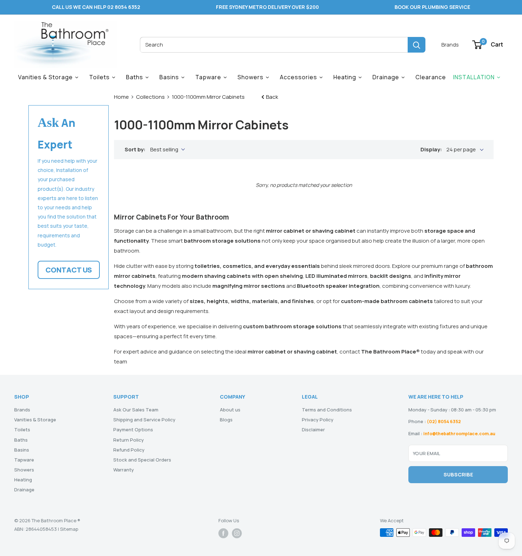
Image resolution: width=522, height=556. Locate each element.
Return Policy (128, 440)
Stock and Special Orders (142, 460)
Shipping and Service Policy (144, 419)
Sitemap (69, 529)
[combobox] (274, 45)
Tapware (24, 460)
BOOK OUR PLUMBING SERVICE (432, 7)
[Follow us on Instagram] (237, 533)
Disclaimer (313, 429)
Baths (21, 440)
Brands (450, 44)
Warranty (123, 469)
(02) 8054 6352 (444, 422)
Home (121, 97)
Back (271, 97)
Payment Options (133, 429)
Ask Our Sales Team (135, 409)
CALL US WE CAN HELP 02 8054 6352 (96, 7)
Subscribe (458, 474)
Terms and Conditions (327, 409)
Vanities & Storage (35, 419)
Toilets (22, 429)
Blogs (226, 419)
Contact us (68, 270)
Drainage (24, 489)
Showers (24, 469)
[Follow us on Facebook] (223, 533)
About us (230, 409)
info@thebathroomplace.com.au (459, 434)
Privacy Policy (317, 419)
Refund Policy (129, 450)
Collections (150, 97)
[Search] (416, 45)
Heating (23, 479)
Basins (21, 450)
